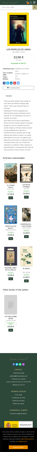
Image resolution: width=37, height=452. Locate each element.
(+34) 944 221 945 (18, 373)
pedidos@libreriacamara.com (18, 376)
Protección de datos (19, 401)
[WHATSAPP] (20, 364)
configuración (22, 441)
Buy (11, 198)
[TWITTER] (16, 364)
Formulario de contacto (19, 379)
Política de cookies (18, 404)
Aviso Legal (18, 395)
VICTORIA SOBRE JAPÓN (11, 317)
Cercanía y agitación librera (18, 413)
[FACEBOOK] (13, 364)
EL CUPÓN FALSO (10, 186)
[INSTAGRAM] (23, 364)
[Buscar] (34, 7)
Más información (27, 439)
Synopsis (9, 96)
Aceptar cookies (18, 447)
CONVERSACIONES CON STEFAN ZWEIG (26, 225)
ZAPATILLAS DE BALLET (10, 227)
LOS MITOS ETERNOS (26, 186)
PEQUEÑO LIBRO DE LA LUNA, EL (11, 269)
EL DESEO (26, 269)
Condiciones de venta (18, 398)
